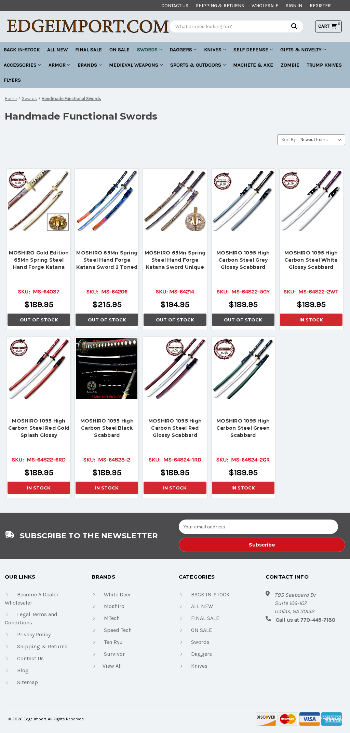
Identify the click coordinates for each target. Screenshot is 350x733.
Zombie (290, 65)
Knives (212, 49)
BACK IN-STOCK (22, 49)
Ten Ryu (113, 642)
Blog (23, 670)
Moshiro (114, 606)
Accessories (20, 65)
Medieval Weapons (133, 65)
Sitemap (27, 682)
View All (112, 666)
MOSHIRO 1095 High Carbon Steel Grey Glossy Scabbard (243, 260)
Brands (87, 65)
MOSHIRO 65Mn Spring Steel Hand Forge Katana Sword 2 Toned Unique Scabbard (106, 260)
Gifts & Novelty (301, 49)
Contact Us (30, 658)
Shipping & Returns (220, 6)
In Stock (311, 319)
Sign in (294, 6)
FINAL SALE (88, 49)
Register (320, 6)
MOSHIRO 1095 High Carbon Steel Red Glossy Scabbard (175, 428)
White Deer (117, 594)
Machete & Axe (253, 65)
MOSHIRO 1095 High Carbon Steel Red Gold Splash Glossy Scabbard (38, 428)
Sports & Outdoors (195, 65)
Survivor (114, 654)
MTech (112, 618)
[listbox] (322, 140)
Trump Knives (324, 65)
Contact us (174, 6)
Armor (57, 65)
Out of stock (39, 201)
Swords (147, 49)
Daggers (181, 49)
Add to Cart (311, 199)
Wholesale (265, 6)
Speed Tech (118, 630)
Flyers (12, 80)
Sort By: (289, 139)
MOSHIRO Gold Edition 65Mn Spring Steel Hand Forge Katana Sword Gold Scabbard (39, 260)
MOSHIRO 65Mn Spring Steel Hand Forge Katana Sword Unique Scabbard (175, 260)
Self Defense (250, 49)
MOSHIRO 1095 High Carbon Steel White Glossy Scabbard (311, 260)
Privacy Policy (34, 634)
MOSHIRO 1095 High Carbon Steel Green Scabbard (243, 428)
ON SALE (119, 49)
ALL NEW (57, 49)
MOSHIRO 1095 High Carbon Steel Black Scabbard (107, 428)
